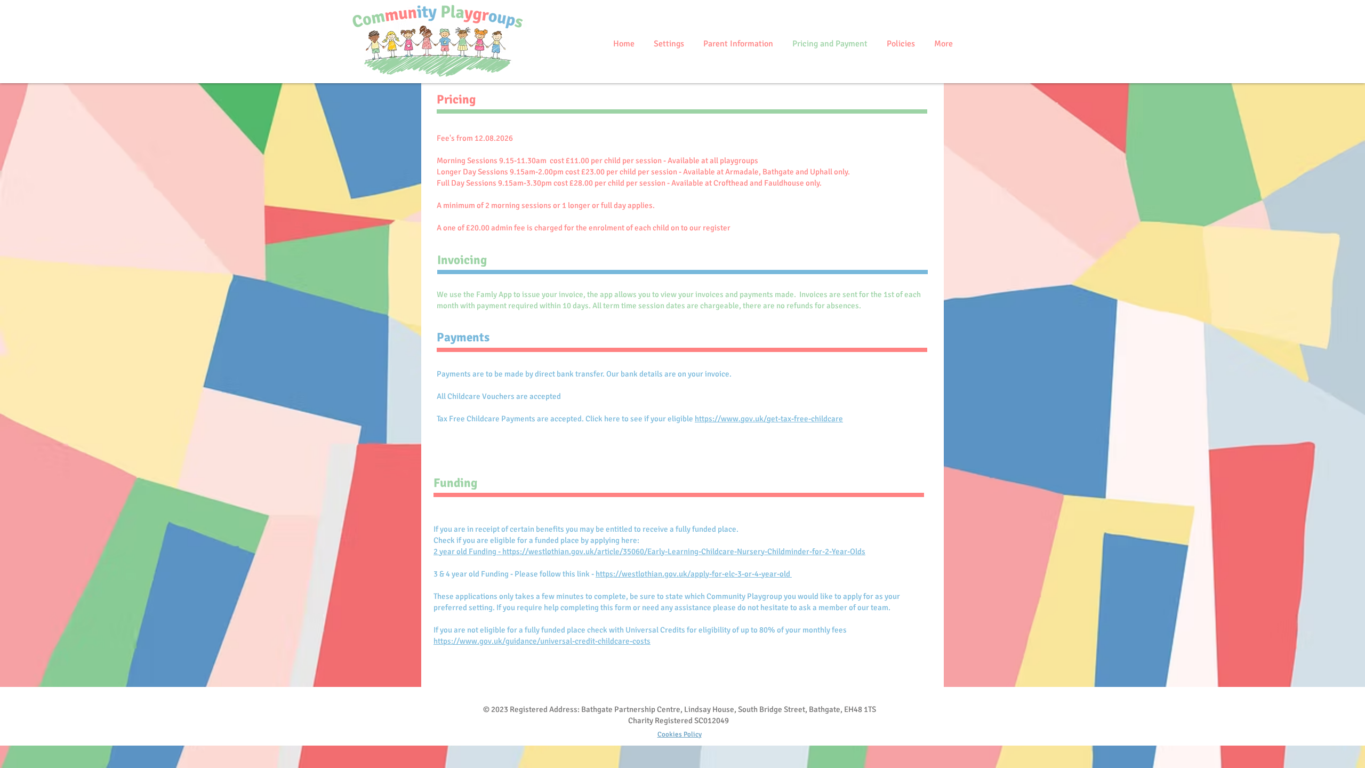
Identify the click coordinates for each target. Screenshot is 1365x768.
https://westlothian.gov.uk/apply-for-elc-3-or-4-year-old (694, 574)
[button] (668, 44)
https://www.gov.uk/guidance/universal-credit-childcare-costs (542, 641)
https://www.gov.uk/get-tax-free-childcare (769, 418)
